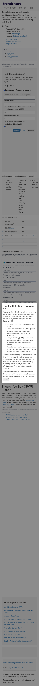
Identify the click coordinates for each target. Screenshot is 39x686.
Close (6, 380)
